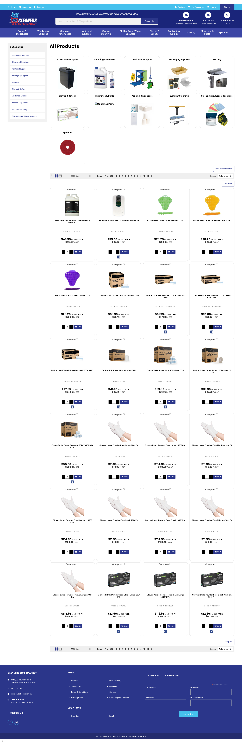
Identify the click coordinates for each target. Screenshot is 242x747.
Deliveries (113, 686)
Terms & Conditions (79, 692)
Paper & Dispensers (20, 103)
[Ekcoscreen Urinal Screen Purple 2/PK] (72, 280)
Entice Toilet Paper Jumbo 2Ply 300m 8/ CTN (212, 371)
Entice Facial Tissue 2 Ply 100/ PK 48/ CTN (119, 295)
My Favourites (197, 7)
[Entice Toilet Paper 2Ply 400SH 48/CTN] (165, 355)
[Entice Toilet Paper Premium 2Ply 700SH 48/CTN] (72, 430)
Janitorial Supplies (19, 69)
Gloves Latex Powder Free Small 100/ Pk (119, 520)
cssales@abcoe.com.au (21, 694)
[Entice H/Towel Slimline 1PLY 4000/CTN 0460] (165, 280)
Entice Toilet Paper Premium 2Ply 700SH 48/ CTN (72, 446)
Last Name (149, 698)
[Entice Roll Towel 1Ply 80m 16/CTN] (118, 355)
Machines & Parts (19, 96)
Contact (41, 7)
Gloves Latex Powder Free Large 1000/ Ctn (165, 445)
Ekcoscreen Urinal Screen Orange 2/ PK (212, 220)
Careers (112, 692)
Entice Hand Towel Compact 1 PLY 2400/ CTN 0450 (212, 296)
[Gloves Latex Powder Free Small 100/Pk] (118, 505)
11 (144, 176)
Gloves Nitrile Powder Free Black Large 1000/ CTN (165, 596)
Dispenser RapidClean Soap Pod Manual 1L (118, 220)
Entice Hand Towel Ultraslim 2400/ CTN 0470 (72, 370)
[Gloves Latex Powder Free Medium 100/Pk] (211, 430)
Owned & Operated (208, 22)
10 (141, 176)
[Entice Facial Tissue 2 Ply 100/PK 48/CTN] (118, 280)
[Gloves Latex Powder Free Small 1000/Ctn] (165, 505)
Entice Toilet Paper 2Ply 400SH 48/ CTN (165, 370)
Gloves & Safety (19, 89)
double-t (142, 736)
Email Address (152, 687)
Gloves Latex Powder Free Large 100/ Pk (118, 445)
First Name (194, 687)
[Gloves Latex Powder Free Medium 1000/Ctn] (72, 505)
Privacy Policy (115, 681)
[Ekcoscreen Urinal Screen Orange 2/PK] (211, 205)
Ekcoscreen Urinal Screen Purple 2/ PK (72, 295)
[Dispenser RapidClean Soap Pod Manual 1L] (118, 205)
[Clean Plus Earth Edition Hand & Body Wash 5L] (72, 205)
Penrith (112, 716)
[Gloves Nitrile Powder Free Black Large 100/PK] (118, 579)
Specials (223, 32)
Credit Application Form (119, 697)
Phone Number (196, 698)
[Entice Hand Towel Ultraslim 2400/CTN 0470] (72, 355)
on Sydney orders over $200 (186, 22)
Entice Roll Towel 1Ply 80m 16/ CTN (119, 370)
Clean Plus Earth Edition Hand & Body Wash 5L (72, 221)
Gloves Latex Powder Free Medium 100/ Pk (212, 445)
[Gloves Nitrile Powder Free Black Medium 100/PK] (211, 579)
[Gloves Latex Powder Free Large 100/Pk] (118, 430)
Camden (75, 716)
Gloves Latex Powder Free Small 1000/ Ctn (165, 520)
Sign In (227, 7)
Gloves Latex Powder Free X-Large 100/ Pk (212, 520)
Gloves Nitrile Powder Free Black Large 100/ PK (119, 596)
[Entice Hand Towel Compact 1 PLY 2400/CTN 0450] (211, 280)
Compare (71, 189)
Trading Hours (77, 697)
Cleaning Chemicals (20, 62)
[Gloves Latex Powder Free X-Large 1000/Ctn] (72, 579)
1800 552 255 (16, 688)
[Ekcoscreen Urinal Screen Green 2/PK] (165, 205)
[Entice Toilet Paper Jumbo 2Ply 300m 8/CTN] (211, 355)
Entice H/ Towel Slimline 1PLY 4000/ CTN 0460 (165, 296)
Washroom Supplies (20, 55)
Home (14, 7)
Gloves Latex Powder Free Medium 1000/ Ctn (72, 521)
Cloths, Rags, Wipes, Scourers (24, 116)
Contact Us (76, 686)
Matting (15, 82)
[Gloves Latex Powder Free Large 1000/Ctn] (165, 430)
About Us (27, 7)
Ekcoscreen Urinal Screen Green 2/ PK (165, 220)
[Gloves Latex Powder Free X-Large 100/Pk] (211, 505)
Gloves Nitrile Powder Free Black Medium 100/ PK (211, 596)
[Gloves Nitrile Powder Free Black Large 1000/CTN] (165, 579)
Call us (227, 22)
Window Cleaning (19, 109)
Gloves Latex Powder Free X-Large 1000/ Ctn (72, 596)
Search (149, 21)
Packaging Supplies (20, 75)
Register (181, 7)
